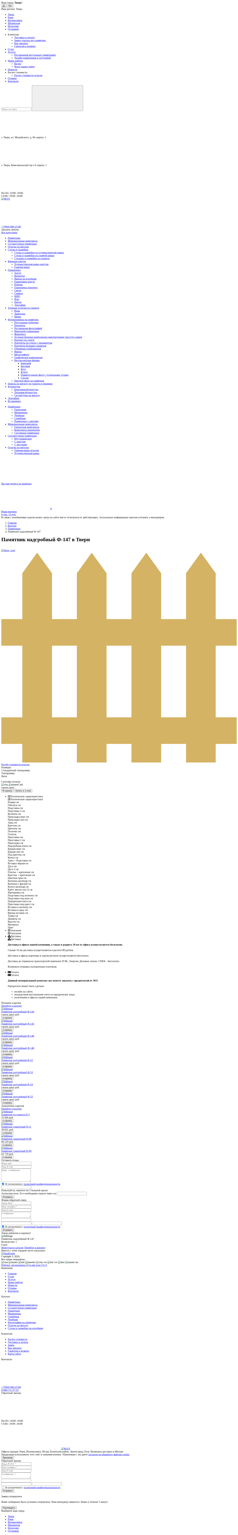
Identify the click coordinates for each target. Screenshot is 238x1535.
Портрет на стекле (24, 340)
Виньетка (19, 276)
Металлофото (21, 354)
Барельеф (26, 363)
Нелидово (13, 26)
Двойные (19, 415)
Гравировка (14, 270)
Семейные (20, 418)
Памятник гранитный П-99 (16, 1151)
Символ (18, 293)
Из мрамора (14, 401)
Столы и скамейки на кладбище (25, 1328)
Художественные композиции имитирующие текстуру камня (48, 337)
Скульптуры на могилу (27, 395)
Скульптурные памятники (22, 243)
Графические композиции (28, 357)
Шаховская (14, 23)
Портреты (19, 325)
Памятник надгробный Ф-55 (17, 1096)
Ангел (17, 273)
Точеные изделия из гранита (23, 308)
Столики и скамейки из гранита (32, 258)
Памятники (14, 238)
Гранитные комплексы (26, 427)
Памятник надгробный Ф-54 (17, 1084)
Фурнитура (14, 386)
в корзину (7, 1018)
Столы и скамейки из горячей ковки (34, 255)
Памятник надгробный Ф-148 (17, 1048)
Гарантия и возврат (25, 46)
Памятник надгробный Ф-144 (17, 1011)
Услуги (12, 52)
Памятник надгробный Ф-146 (17, 1036)
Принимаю (8, 1458)
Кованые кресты (17, 261)
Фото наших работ (24, 66)
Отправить (8, 1230)
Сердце (25, 377)
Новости (12, 69)
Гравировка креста (24, 281)
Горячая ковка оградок (26, 450)
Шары (17, 316)
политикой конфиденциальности (42, 1184)
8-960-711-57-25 (10, 1390)
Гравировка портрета (26, 287)
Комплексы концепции (27, 430)
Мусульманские (23, 438)
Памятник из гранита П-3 (15, 1114)
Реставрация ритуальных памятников (35, 55)
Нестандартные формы (27, 360)
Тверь (11, 14)
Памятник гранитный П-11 (16, 1126)
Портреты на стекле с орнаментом (33, 343)
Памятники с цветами (26, 421)
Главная (12, 1273)
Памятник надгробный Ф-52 (17, 1060)
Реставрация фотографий (28, 328)
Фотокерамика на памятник (23, 319)
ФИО (17, 296)
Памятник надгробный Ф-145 (17, 1023)
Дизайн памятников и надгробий (32, 57)
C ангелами (20, 444)
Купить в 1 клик (23, 791)
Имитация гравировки (26, 331)
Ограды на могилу (18, 1325)
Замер (11, 1345)
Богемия (25, 366)
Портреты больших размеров (30, 345)
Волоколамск (15, 20)
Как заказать (21, 43)
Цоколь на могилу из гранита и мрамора (30, 383)
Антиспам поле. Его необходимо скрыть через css (28, 1193)
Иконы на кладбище (25, 278)
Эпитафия (19, 305)
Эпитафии (13, 398)
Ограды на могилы (18, 246)
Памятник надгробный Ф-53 (17, 1072)
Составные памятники (26, 432)
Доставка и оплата (24, 37)
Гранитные (20, 409)
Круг (23, 369)
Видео (17, 63)
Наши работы (15, 60)
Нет (10, 6)
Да (4, 6)
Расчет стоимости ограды (28, 75)
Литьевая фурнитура (25, 392)
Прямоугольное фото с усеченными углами (44, 375)
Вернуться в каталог (12, 1247)
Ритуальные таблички (26, 322)
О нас (11, 49)
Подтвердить (9, 1508)
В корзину (7, 791)
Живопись (20, 334)
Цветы (18, 302)
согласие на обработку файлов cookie (108, 1454)
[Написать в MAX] (5, 198)
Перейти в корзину (34, 1247)
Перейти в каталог (11, 1005)
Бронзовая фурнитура (26, 389)
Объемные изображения (27, 348)
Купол (24, 372)
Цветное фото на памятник (29, 380)
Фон (16, 299)
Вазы (17, 310)
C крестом (20, 441)
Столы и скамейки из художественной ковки (39, 252)
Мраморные (21, 412)
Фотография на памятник (22, 1322)
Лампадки (19, 313)
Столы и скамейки (18, 249)
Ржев (10, 17)
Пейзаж (18, 284)
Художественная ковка (26, 453)
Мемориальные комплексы (23, 241)
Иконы (18, 351)
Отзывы (12, 78)
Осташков (13, 29)
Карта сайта (14, 1353)
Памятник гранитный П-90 (16, 1138)
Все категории (9, 232)
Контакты (13, 81)
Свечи (17, 290)
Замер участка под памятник (30, 40)
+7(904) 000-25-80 (11, 226)
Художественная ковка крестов (31, 264)
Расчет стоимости (17, 1339)
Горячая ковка (22, 267)
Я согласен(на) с (32, 1184)
